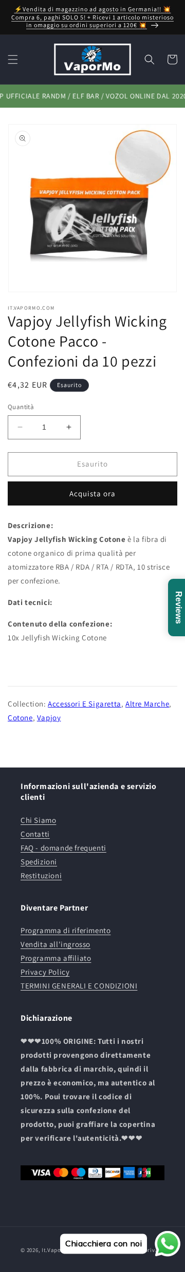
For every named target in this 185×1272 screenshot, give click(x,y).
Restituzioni (41, 875)
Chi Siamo (38, 820)
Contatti (35, 834)
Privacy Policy (45, 972)
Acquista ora (92, 493)
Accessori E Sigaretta (84, 704)
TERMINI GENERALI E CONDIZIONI (79, 986)
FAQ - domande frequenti (63, 848)
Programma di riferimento (65, 930)
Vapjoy (49, 717)
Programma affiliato (56, 958)
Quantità (21, 406)
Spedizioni (39, 861)
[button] (13, 59)
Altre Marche (147, 704)
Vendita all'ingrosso (55, 944)
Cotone (20, 717)
